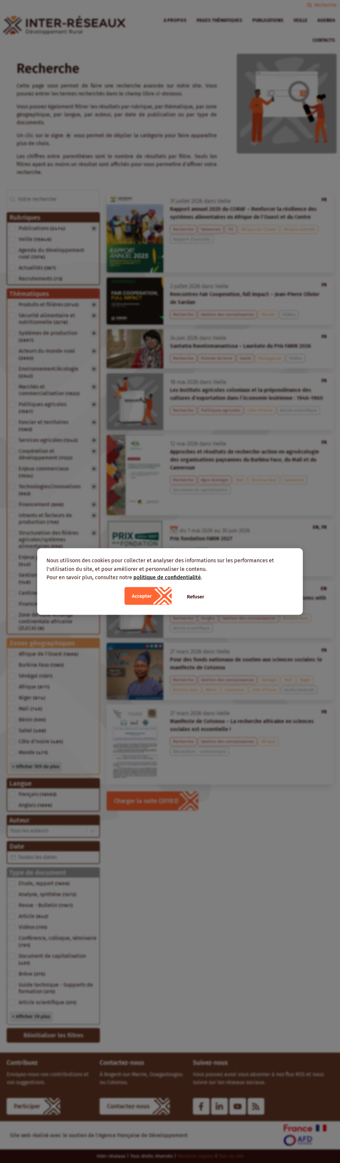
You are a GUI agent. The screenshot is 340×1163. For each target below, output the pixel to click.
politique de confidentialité (167, 577)
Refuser (195, 596)
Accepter (142, 596)
